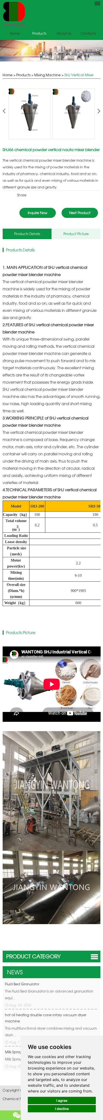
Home (15, 33)
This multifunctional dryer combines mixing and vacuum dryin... (51, 1031)
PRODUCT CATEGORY (33, 956)
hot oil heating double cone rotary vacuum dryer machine (45, 1018)
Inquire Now (37, 213)
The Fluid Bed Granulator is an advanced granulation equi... (49, 994)
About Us (64, 33)
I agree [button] (61, 1100)
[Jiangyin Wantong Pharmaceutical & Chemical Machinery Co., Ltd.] (52, 14)
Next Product (80, 213)
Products (39, 33)
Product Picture (76, 234)
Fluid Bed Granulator (22, 984)
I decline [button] (62, 1109)
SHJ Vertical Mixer (78, 75)
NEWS (15, 972)
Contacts (88, 33)
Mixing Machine (47, 75)
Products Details (27, 234)
